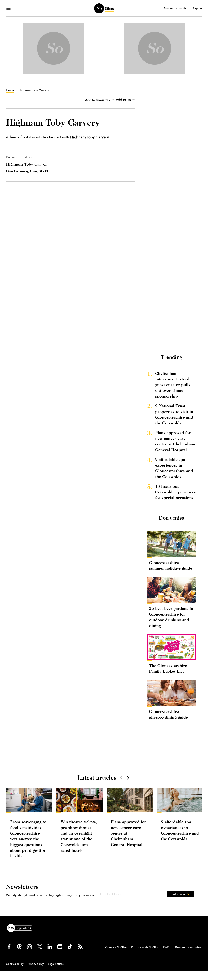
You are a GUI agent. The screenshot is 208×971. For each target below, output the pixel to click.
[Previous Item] (121, 777)
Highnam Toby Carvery (27, 164)
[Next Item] (128, 777)
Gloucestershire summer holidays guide (170, 565)
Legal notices (56, 964)
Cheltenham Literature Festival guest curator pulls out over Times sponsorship (172, 384)
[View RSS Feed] (80, 947)
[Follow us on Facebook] (9, 947)
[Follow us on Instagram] (29, 947)
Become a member (176, 8)
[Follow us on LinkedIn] (50, 947)
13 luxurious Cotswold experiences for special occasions (175, 492)
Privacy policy (36, 964)
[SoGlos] (104, 8)
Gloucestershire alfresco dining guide (168, 714)
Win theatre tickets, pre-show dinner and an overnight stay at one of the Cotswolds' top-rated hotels (79, 836)
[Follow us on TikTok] (70, 947)
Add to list (123, 99)
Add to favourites (97, 100)
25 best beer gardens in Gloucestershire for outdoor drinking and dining (171, 617)
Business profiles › (19, 157)
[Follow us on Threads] (19, 947)
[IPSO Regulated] (21, 927)
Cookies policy (15, 964)
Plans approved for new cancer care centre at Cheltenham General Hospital (175, 441)
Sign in (197, 8)
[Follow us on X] (40, 947)
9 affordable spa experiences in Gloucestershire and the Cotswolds (174, 468)
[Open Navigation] (8, 8)
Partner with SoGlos (145, 947)
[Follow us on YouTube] (60, 947)
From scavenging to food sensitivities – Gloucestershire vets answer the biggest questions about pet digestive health (28, 838)
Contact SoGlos (116, 947)
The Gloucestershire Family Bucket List (168, 668)
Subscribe (178, 894)
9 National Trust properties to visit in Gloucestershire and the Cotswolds (174, 414)
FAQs (167, 947)
